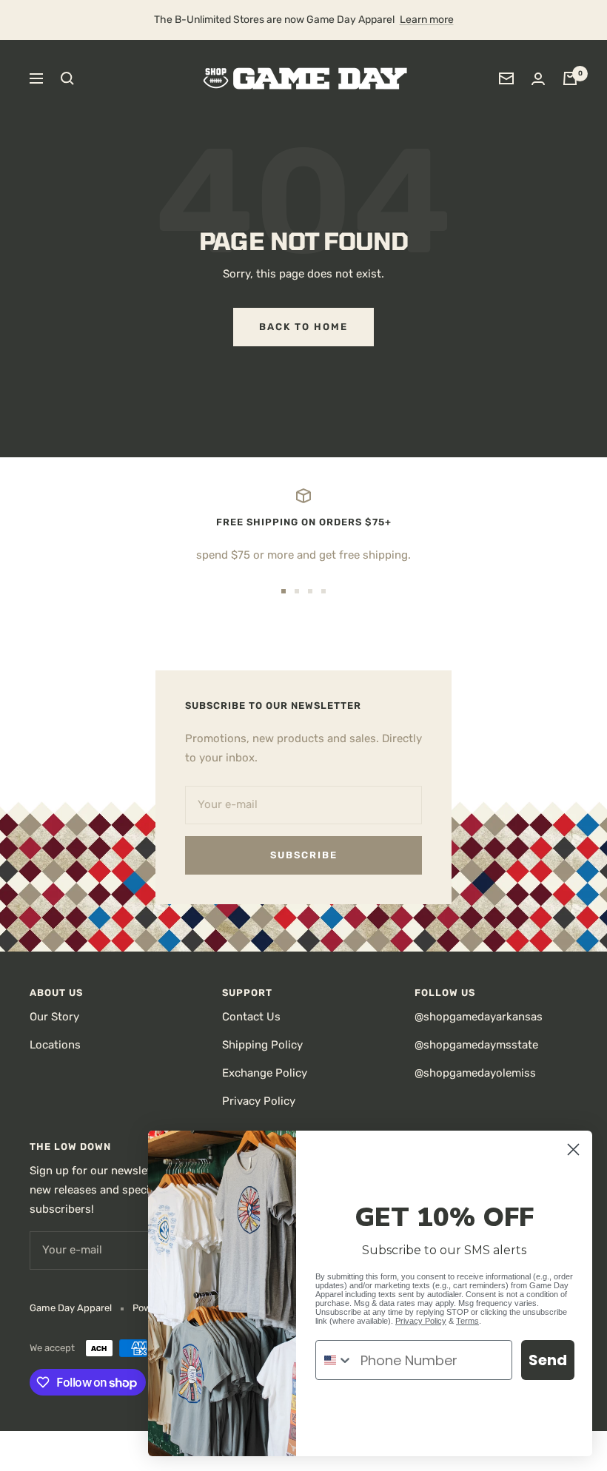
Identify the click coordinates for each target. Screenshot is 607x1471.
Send (548, 1360)
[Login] (538, 79)
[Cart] (570, 78)
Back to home (303, 326)
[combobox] (334, 1360)
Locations (55, 1044)
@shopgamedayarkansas (479, 1016)
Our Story (54, 1016)
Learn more (427, 19)
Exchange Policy (264, 1073)
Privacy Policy (258, 1101)
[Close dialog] (573, 1149)
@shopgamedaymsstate (476, 1044)
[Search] (67, 78)
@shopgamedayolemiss (475, 1073)
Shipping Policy (262, 1044)
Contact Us (251, 1016)
